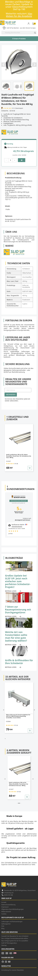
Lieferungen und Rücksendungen (11, 921)
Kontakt (3, 902)
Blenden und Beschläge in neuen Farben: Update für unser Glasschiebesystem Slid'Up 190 (19, 5)
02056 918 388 (8, 895)
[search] (34, 32)
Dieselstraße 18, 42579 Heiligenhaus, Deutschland (19, 890)
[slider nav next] (34, 710)
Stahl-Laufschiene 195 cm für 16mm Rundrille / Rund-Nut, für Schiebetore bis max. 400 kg (18, 456)
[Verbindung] (29, 23)
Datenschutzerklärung (8, 904)
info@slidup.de (8, 893)
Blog (2, 928)
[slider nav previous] (3, 710)
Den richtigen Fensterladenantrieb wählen (14, 938)
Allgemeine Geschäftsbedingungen (12, 909)
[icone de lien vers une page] (3, 953)
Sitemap (4, 945)
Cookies (3, 914)
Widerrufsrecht (6, 911)
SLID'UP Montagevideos (9, 943)
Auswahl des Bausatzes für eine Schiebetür (14, 936)
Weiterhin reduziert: (19, 15)
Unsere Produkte (20, 39)
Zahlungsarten (6, 924)
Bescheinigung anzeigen (18, 501)
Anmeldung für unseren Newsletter (12, 970)
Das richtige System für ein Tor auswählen (14, 941)
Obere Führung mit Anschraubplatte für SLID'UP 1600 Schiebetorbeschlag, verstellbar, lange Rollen (18, 716)
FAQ (2, 926)
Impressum (5, 907)
